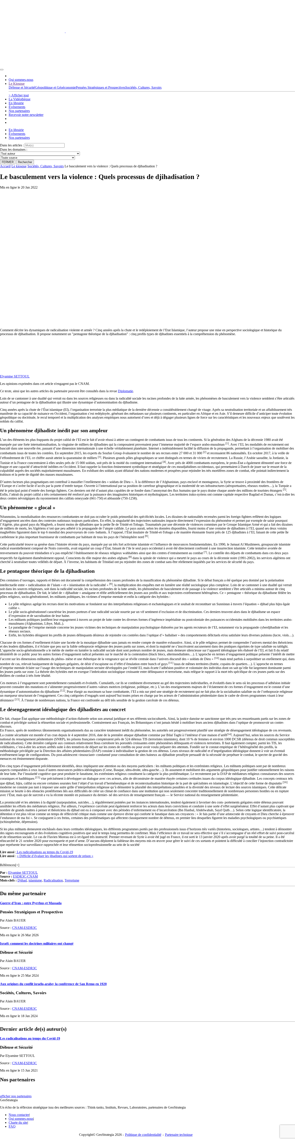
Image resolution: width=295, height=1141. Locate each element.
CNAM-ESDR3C (24, 928)
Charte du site (18, 1122)
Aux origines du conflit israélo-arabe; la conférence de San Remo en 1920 (53, 984)
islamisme (35, 880)
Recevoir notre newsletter (26, 115)
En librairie (16, 103)
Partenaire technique (187, 1134)
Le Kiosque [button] (17, 83)
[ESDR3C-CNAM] (32, 369)
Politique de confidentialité (143, 1134)
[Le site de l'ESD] (32, 64)
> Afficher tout (19, 95)
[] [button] (17, 865)
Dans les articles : (12, 145)
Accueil (5, 166)
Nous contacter (19, 1115)
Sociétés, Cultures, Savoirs (45, 166)
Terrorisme (72, 880)
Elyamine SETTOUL (15, 376)
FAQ (12, 1126)
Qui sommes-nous (21, 80)
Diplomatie (125, 391)
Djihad (22, 880)
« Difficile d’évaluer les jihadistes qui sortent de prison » (55, 856)
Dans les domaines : (13, 149)
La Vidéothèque (19, 99)
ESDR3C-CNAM (25, 876)
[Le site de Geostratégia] (65, 31)
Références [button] (7, 865)
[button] (227, 444)
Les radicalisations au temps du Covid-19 (44, 852)
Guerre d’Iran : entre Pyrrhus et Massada (31, 903)
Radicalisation (53, 880)
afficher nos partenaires (16, 1096)
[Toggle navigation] (1, 69)
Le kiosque (19, 166)
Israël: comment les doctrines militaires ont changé (36, 943)
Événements (17, 107)
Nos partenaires (19, 111)
